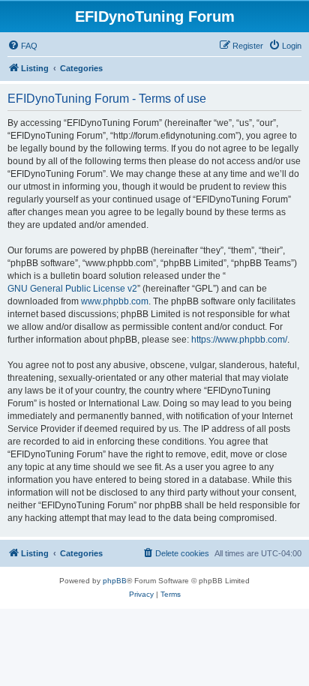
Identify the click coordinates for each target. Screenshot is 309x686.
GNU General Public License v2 (72, 288)
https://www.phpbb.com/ (239, 339)
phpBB (115, 581)
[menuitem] (23, 46)
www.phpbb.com (114, 301)
